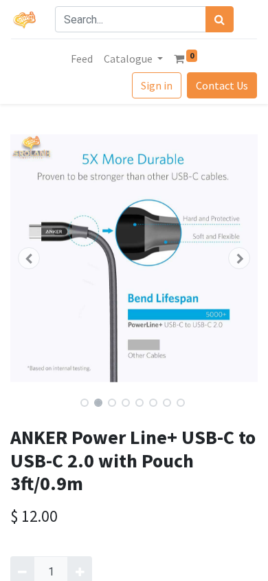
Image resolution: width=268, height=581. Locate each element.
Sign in (156, 85)
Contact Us (222, 85)
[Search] (219, 19)
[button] (28, 258)
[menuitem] (81, 58)
